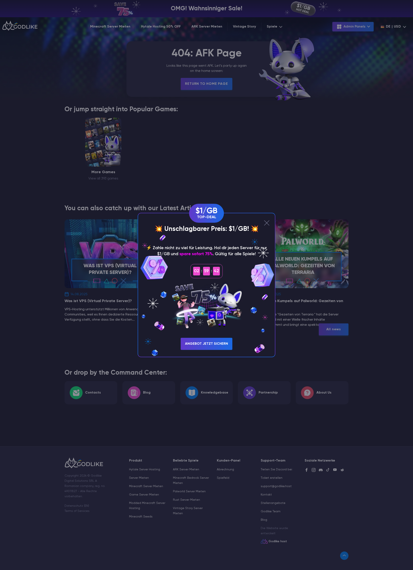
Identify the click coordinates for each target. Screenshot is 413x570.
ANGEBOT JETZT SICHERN (206, 344)
